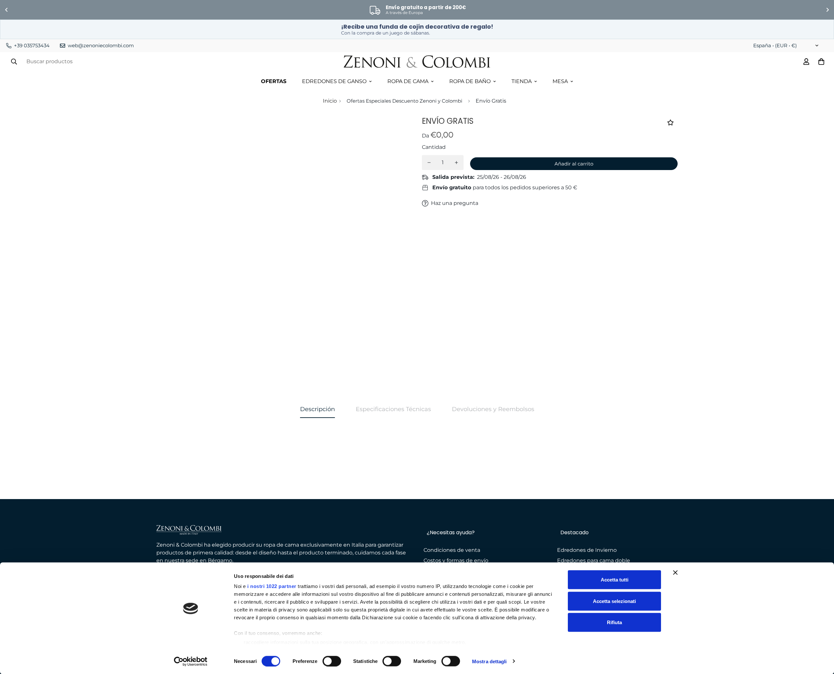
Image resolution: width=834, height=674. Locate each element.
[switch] (332, 661)
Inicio (330, 101)
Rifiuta (614, 622)
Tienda (521, 81)
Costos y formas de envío (456, 560)
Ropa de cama (407, 81)
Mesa (560, 81)
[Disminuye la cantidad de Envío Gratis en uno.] (429, 162)
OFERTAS (273, 81)
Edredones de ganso (334, 81)
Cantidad (434, 147)
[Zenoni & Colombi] (417, 61)
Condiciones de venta (452, 550)
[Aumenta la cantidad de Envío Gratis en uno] (456, 162)
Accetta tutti (614, 579)
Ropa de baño (470, 81)
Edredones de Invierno (587, 550)
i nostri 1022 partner (271, 586)
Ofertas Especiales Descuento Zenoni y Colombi (404, 101)
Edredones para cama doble (593, 560)
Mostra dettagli (489, 661)
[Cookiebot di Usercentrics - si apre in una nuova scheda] (190, 661)
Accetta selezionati (614, 601)
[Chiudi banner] (675, 572)
